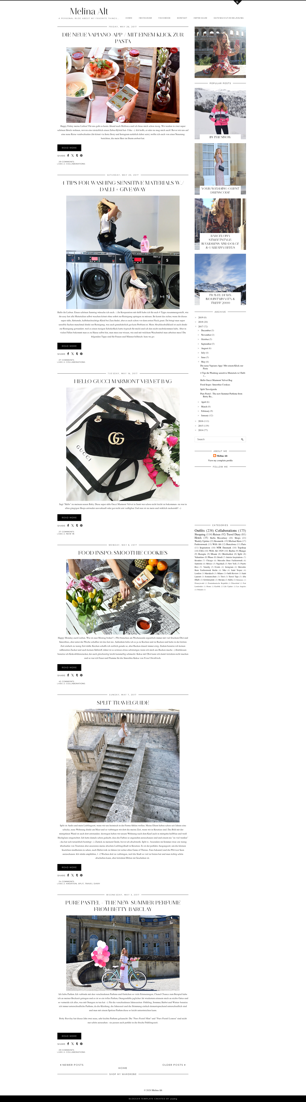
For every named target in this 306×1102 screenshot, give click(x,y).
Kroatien (71, 883)
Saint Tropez (236, 570)
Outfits (200, 530)
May (203, 361)
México (209, 563)
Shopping (200, 534)
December (206, 330)
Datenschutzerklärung (229, 18)
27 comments (66, 360)
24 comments (66, 881)
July (203, 352)
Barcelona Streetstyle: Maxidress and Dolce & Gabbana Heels (220, 241)
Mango (242, 550)
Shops (237, 537)
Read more (69, 148)
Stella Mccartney (218, 537)
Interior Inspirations (234, 557)
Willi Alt (216, 544)
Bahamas (239, 580)
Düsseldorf (235, 583)
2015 (200, 425)
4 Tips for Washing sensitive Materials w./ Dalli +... (222, 374)
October (205, 339)
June (203, 357)
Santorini (198, 563)
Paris (243, 544)
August (204, 348)
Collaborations (75, 164)
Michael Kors (235, 541)
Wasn (210, 557)
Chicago (209, 560)
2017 (200, 326)
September (206, 343)
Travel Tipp (233, 576)
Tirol (223, 576)
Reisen (216, 534)
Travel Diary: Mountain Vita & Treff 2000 (220, 299)
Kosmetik (218, 541)
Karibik (217, 586)
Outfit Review (232, 573)
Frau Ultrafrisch (152, 658)
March (204, 406)
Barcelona (231, 544)
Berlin (232, 550)
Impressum (200, 18)
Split (81, 883)
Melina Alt (89, 11)
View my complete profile (220, 460)
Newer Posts (73, 1064)
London (198, 573)
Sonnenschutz (211, 576)
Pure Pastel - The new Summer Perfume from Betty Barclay (122, 905)
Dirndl (219, 557)
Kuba (230, 579)
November (206, 334)
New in (70, 534)
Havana (221, 579)
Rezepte (202, 554)
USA (201, 550)
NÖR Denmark (224, 547)
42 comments (66, 681)
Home (129, 18)
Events (217, 567)
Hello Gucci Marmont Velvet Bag (123, 381)
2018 (200, 321)
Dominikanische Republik (218, 583)
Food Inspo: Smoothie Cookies (123, 552)
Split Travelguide (123, 702)
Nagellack (220, 563)
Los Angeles (241, 586)
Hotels (198, 537)
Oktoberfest (227, 554)
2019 (200, 317)
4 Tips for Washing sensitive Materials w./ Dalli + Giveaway (123, 186)
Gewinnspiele (208, 579)
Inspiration (205, 547)
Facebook (164, 18)
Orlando (200, 589)
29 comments (66, 162)
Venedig (206, 567)
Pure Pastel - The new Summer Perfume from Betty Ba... (221, 395)
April (203, 401)
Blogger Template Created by (153, 1099)
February (205, 411)
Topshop (242, 547)
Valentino (199, 557)
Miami (214, 554)
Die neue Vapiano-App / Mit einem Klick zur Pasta (123, 37)
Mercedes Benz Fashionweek (230, 560)
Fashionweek (201, 544)
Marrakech (209, 573)
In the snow (220, 137)
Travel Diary (92, 883)
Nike (224, 570)
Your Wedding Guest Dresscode (220, 190)
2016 (200, 421)
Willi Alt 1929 (216, 550)
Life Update (228, 586)
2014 (200, 430)
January (205, 415)
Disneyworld (199, 583)
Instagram (145, 18)
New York (232, 563)
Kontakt (182, 18)
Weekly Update (202, 541)
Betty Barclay (66, 1018)
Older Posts (173, 1064)
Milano (220, 573)
